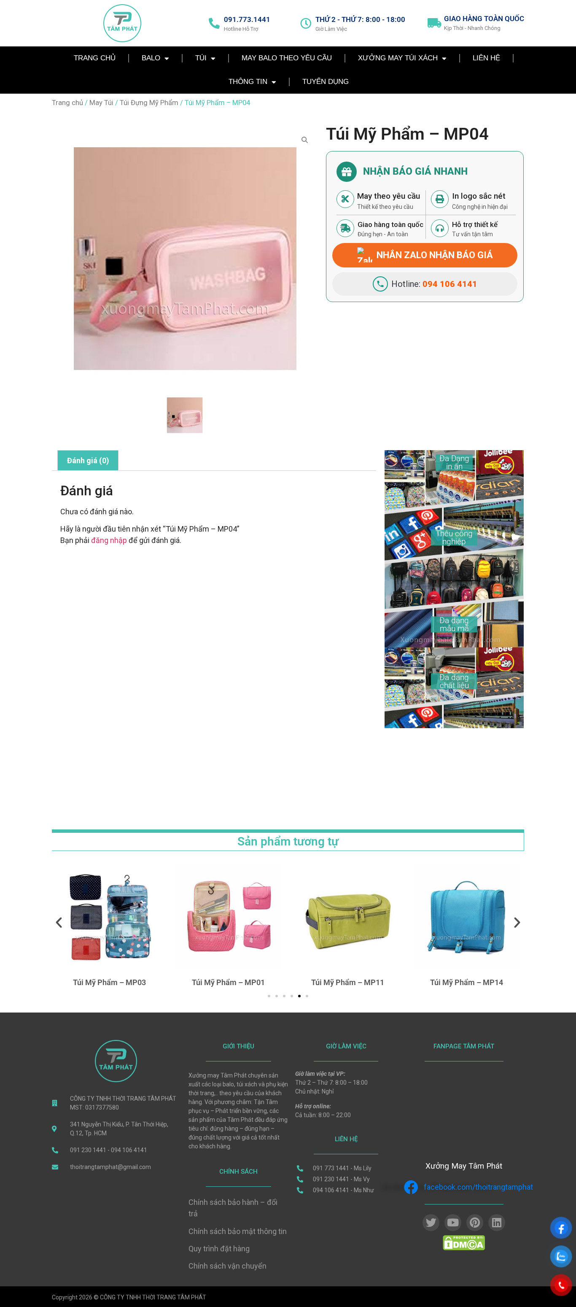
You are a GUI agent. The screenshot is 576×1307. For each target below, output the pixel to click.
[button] (59, 922)
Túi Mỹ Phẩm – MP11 (228, 982)
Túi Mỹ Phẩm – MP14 (347, 982)
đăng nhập (109, 540)
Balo (151, 58)
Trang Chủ (95, 58)
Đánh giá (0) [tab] (88, 460)
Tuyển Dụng (325, 82)
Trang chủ (67, 103)
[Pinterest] (474, 1222)
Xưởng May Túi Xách (398, 58)
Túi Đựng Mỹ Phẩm (149, 103)
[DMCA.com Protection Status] (464, 1248)
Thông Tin (248, 82)
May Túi (101, 103)
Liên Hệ (486, 58)
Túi (201, 58)
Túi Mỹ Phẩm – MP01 (109, 982)
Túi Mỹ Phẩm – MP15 (466, 982)
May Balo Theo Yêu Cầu (287, 58)
